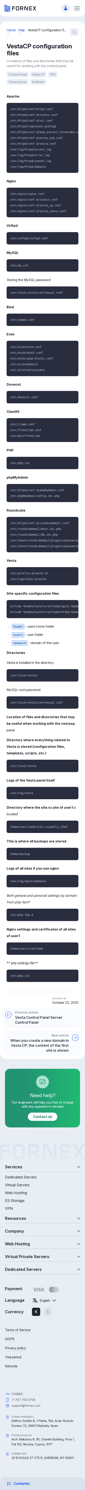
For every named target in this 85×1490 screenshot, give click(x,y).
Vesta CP (38, 74)
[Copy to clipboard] (73, 108)
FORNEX (17, 1394)
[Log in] (65, 8)
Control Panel (17, 74)
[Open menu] (77, 8)
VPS (53, 74)
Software (38, 82)
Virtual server (17, 82)
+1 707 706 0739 (23, 1400)
